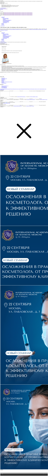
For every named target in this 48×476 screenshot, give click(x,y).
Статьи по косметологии (6, 37)
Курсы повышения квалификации (7, 35)
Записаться (1, 9)
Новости (3, 23)
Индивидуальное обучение (6, 36)
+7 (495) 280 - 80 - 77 (4, 86)
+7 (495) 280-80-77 (2, 41)
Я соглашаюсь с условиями (17, 96)
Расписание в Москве (5, 18)
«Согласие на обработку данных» (34, 96)
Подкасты (3, 39)
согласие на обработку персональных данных (15, 29)
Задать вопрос (2, 42)
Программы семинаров (6, 21)
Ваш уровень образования (10, 99)
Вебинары (4, 19)
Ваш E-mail (21, 98)
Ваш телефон (11, 98)
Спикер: (4, 8)
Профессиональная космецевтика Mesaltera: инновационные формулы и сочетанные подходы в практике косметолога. (18, 12)
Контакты (3, 24)
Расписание (3, 79)
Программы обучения (4, 78)
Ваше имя (1, 98)
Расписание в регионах (6, 34)
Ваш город (31, 98)
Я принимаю (32, 96)
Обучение (3, 17)
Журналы (3, 80)
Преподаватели (5, 22)
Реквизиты (3, 82)
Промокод (40, 98)
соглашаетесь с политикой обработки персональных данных (36, 29)
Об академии (3, 32)
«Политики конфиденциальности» (21, 96)
